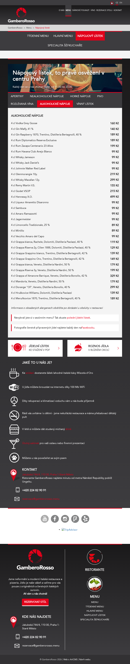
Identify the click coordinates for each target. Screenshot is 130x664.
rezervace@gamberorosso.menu (40, 498)
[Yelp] (85, 519)
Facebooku (87, 327)
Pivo (100, 96)
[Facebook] (55, 519)
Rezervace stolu (104, 10)
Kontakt (118, 10)
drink (68, 429)
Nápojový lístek (90, 36)
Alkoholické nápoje (55, 103)
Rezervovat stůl (35, 601)
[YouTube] (45, 519)
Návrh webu (84, 659)
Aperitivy (17, 96)
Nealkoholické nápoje (47, 96)
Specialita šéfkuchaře (65, 45)
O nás (61, 10)
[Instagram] (65, 519)
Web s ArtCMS (70, 659)
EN (121, 2)
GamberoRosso (15, 27)
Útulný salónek (30, 443)
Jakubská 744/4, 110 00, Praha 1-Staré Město (48, 474)
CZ (117, 2)
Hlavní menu (63, 36)
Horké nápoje (80, 96)
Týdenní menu (38, 36)
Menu (68, 10)
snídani (30, 372)
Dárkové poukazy (80, 10)
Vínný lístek (85, 103)
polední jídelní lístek (78, 317)
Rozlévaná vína (22, 103)
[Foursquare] (75, 519)
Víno (93, 10)
